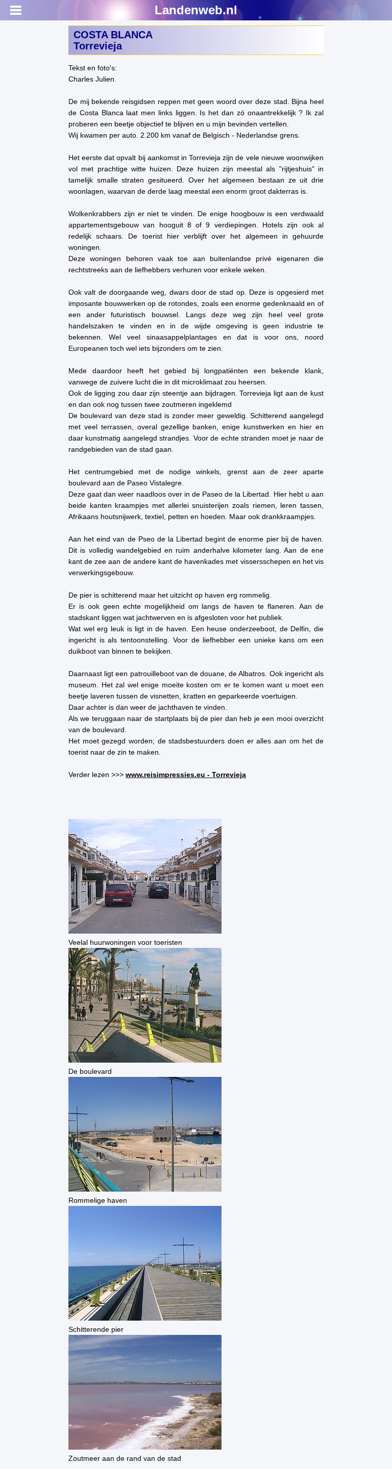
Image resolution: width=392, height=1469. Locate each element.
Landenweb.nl (196, 10)
